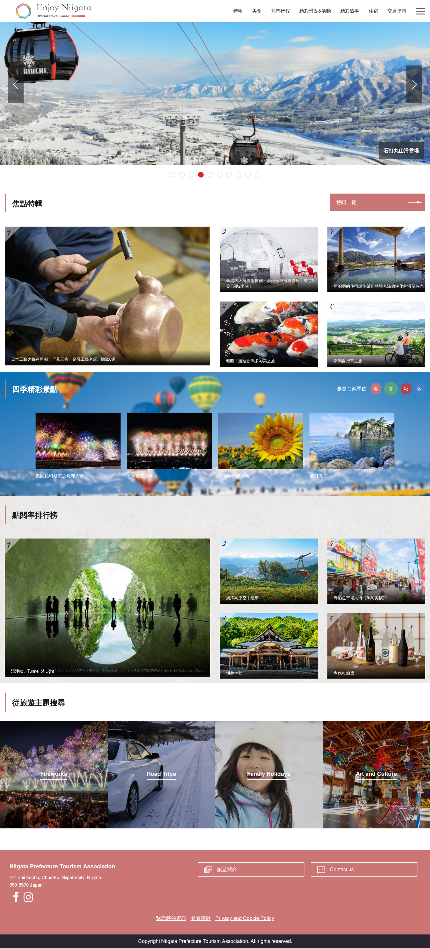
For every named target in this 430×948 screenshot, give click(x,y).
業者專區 (201, 918)
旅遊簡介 (227, 869)
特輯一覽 (346, 202)
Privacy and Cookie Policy (244, 918)
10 (257, 175)
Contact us (342, 869)
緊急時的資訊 (171, 918)
